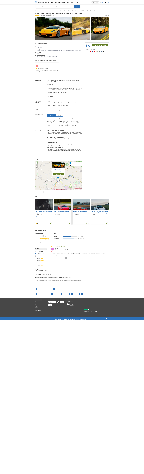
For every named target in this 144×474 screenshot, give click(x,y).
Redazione (36, 307)
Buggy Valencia (66, 293)
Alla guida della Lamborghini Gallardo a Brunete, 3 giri (100, 212)
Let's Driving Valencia (43, 270)
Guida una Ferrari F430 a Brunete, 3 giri (80, 212)
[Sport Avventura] (39, 2)
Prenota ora (58, 174)
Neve (56, 2)
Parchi (68, 2)
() (42, 15)
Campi (77, 2)
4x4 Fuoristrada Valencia (88, 293)
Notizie (36, 303)
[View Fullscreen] (36, 167)
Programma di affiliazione (39, 306)
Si (66, 257)
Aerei (52, 2)
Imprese (102, 2)
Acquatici (47, 2)
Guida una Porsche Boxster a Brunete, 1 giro (44, 212)
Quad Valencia (76, 293)
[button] (107, 213)
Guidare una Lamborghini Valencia (44, 289)
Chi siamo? (36, 301)
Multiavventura (61, 2)
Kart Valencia (56, 293)
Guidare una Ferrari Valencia (43, 293)
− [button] (36, 164)
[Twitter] (106, 318)
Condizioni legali (37, 309)
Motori (72, 2)
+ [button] (36, 163)
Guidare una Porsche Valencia (61, 289)
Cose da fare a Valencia (60, 191)
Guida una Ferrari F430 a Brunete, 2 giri (62, 212)
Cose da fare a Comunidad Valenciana (50, 191)
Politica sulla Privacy (38, 310)
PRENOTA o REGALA (100, 45)
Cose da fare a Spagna (39, 191)
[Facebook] (104, 318)
